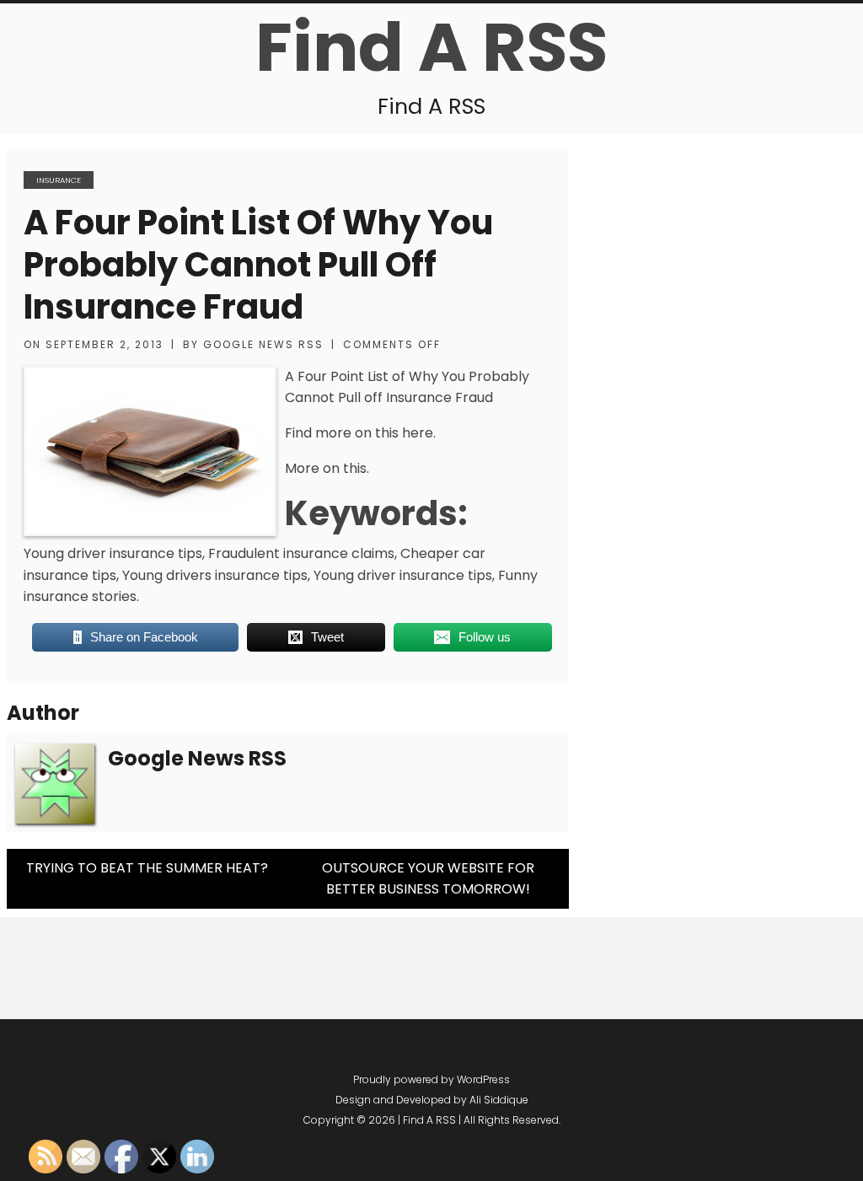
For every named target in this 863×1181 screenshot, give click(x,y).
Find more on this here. (360, 433)
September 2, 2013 (104, 344)
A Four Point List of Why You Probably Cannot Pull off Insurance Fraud (258, 264)
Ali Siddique (498, 1099)
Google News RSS (263, 344)
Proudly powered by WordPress (431, 1079)
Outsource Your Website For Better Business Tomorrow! (428, 878)
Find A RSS (431, 47)
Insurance (58, 179)
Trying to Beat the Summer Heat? (147, 868)
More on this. (327, 468)
